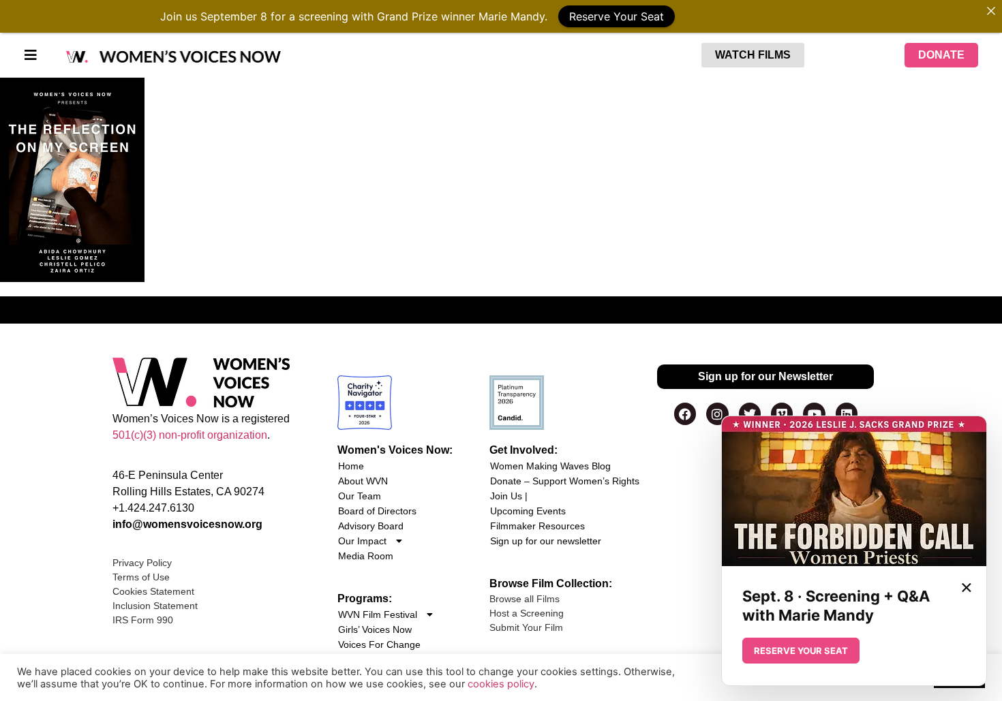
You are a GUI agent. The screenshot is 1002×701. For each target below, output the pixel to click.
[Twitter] (750, 413)
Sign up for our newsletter (545, 540)
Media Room (365, 555)
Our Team (359, 495)
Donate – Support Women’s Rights (564, 481)
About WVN (363, 481)
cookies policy (501, 684)
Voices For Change (379, 644)
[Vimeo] (782, 413)
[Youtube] (814, 413)
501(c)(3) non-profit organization (189, 435)
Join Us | (509, 495)
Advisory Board (371, 525)
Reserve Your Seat (616, 16)
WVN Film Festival (377, 614)
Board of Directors (377, 510)
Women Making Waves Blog (550, 466)
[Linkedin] (846, 413)
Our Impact (362, 540)
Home (351, 466)
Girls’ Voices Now (375, 629)
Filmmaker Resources (537, 525)
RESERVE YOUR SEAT (801, 650)
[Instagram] (717, 413)
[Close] (991, 11)
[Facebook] (685, 413)
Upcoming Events (528, 510)
